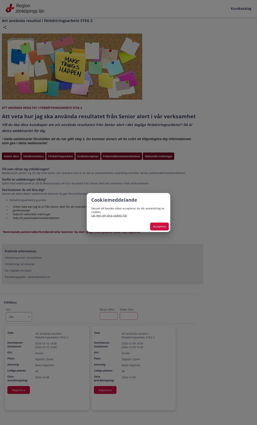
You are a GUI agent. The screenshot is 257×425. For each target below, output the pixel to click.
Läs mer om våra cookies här (109, 215)
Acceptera (159, 226)
